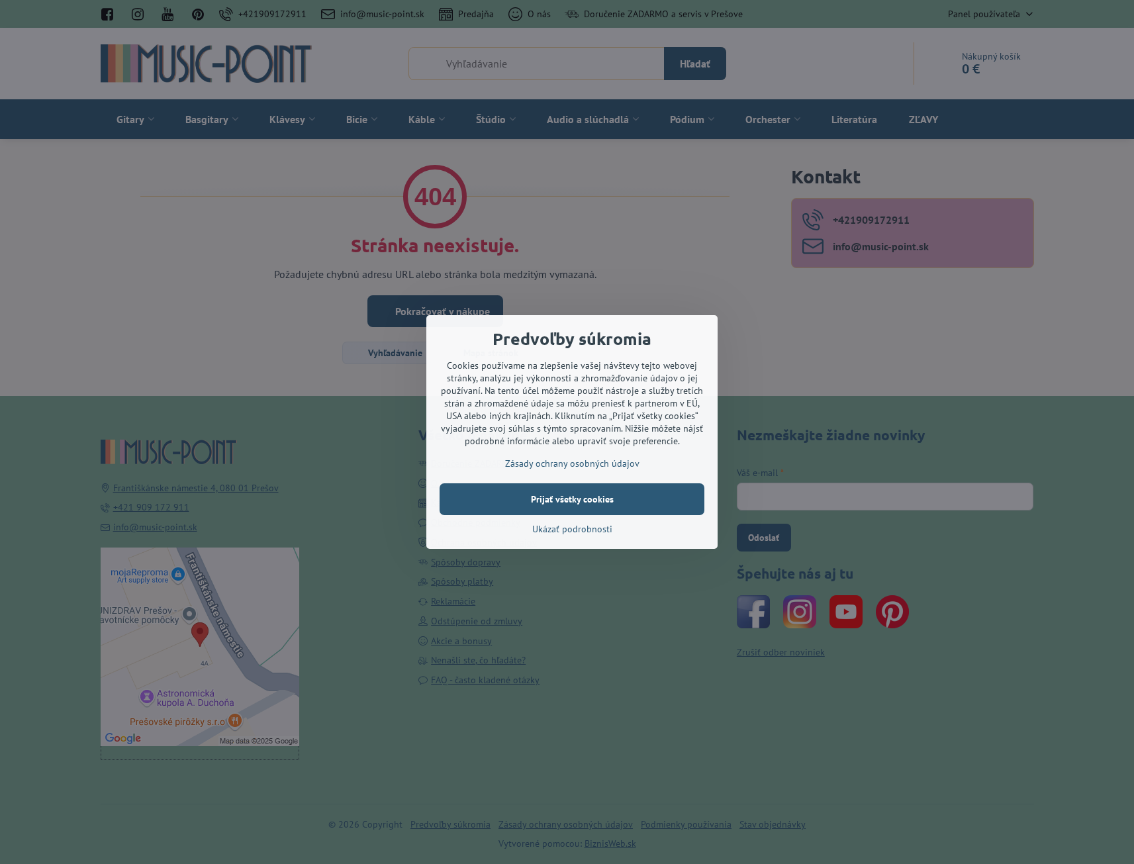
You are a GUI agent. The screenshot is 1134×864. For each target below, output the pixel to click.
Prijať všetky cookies (572, 499)
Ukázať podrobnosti (572, 529)
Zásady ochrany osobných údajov (572, 463)
